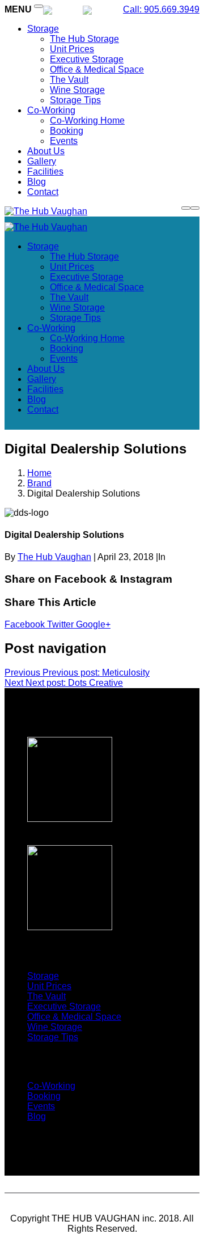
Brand (39, 483)
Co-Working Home (87, 120)
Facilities (45, 171)
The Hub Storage (84, 39)
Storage (43, 28)
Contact (42, 192)
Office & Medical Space (97, 69)
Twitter (61, 624)
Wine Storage (77, 90)
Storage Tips (75, 100)
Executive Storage (87, 59)
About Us (46, 151)
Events (64, 141)
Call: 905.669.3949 (161, 9)
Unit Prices (72, 49)
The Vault (69, 79)
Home (39, 473)
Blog (36, 181)
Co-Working (51, 110)
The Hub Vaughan (54, 557)
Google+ (93, 624)
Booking (66, 130)
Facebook (26, 624)
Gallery (41, 161)
